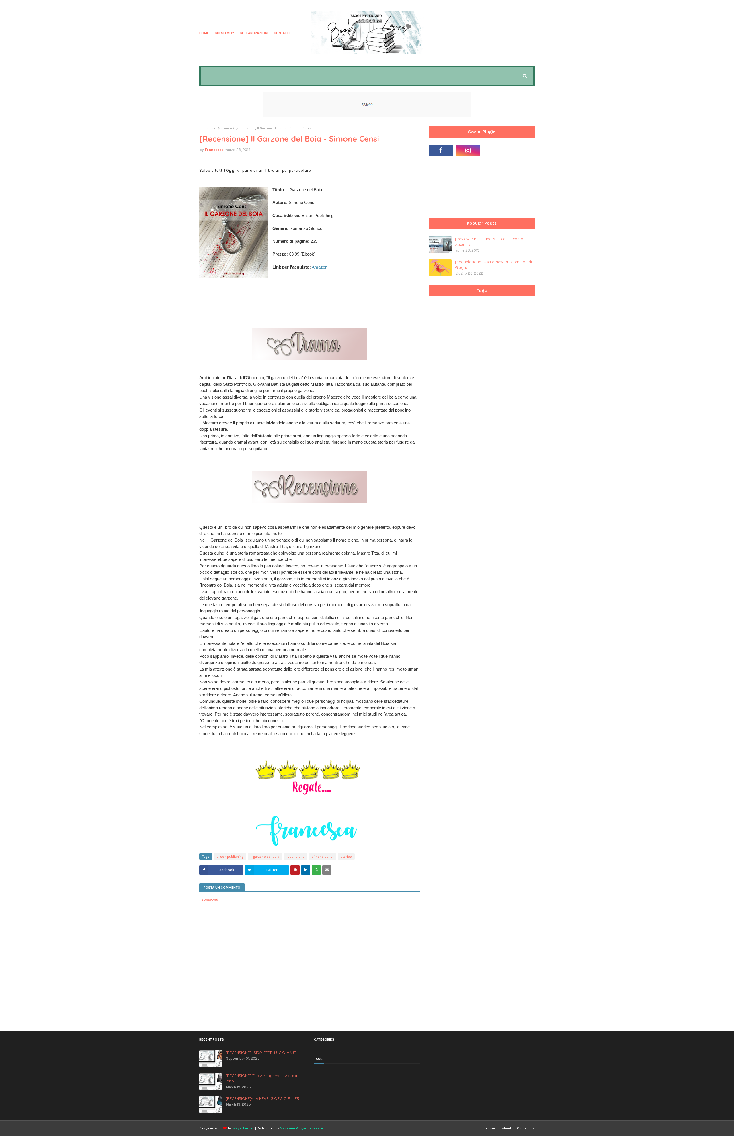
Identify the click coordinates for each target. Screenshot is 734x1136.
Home (490, 1128)
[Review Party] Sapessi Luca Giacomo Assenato (489, 241)
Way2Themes (243, 1128)
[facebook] (441, 150)
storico (226, 128)
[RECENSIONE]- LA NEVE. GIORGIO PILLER (262, 1098)
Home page (208, 128)
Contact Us (526, 1128)
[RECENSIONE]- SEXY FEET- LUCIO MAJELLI (263, 1052)
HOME (204, 33)
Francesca (214, 150)
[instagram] (468, 150)
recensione (295, 857)
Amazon (319, 267)
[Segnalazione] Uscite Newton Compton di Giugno (493, 264)
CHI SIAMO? (224, 33)
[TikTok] (495, 150)
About (506, 1128)
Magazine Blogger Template (301, 1128)
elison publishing (229, 857)
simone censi (322, 857)
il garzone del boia (265, 857)
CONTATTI (282, 33)
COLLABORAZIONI (254, 33)
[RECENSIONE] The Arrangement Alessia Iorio (261, 1078)
